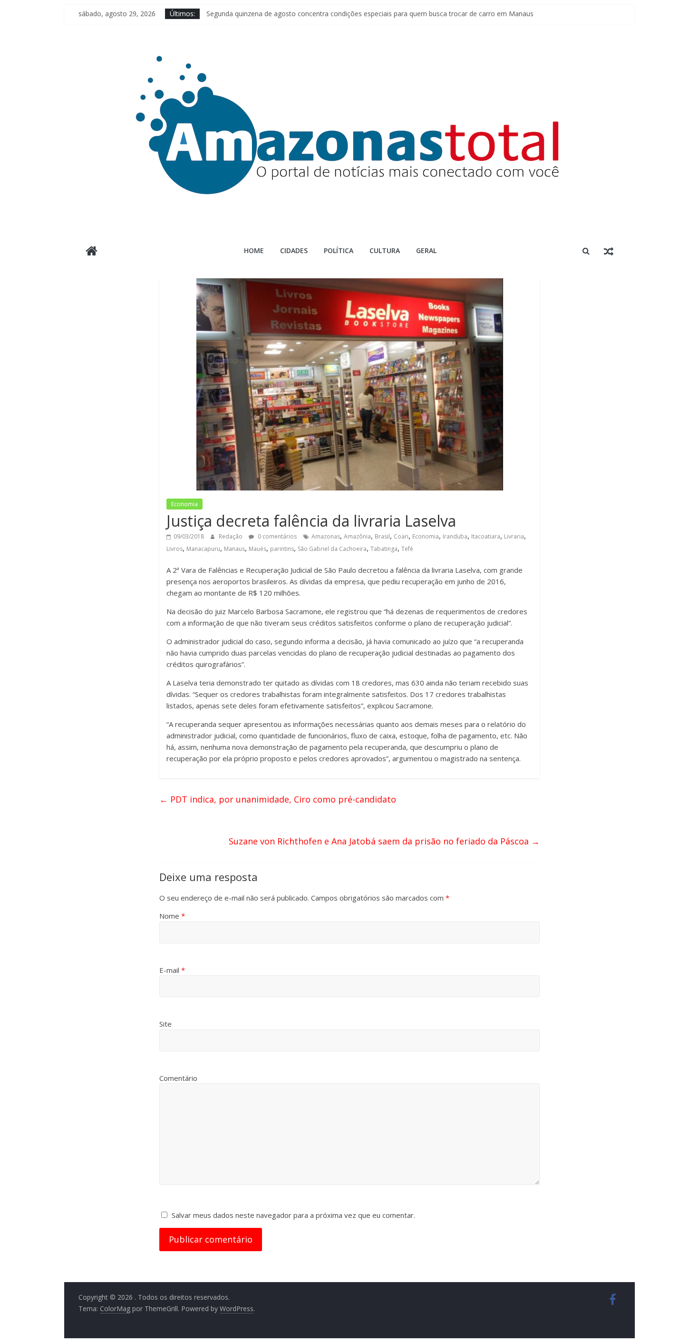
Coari (401, 536)
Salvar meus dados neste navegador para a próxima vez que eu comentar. (293, 1215)
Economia (184, 504)
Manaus (234, 549)
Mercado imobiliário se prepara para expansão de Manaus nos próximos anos (326, 9)
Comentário (178, 1078)
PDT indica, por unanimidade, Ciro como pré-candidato (277, 799)
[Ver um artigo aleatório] (609, 251)
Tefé (407, 549)
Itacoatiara (485, 536)
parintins (282, 549)
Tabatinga (384, 549)
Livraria (514, 536)
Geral (426, 250)
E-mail (172, 970)
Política (338, 250)
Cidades (294, 250)
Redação (231, 536)
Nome (172, 916)
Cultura (384, 250)
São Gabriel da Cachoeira (332, 549)
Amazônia (357, 536)
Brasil (382, 536)
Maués (257, 549)
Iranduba (455, 536)
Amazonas (325, 536)
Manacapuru (203, 549)
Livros (174, 549)
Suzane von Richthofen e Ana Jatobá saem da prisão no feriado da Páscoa (384, 841)
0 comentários (276, 536)
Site (165, 1024)
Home (254, 250)
